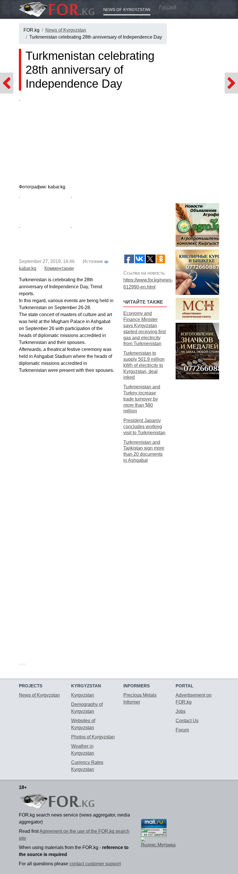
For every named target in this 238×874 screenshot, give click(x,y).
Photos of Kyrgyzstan (93, 736)
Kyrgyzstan (82, 695)
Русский (167, 7)
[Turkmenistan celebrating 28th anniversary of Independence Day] (93, 138)
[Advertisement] (145, 556)
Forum (182, 729)
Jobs (180, 711)
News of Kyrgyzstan (126, 9)
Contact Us (187, 720)
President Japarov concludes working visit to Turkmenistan (144, 426)
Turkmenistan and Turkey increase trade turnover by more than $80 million (141, 398)
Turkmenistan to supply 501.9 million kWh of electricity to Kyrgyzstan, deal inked (144, 365)
